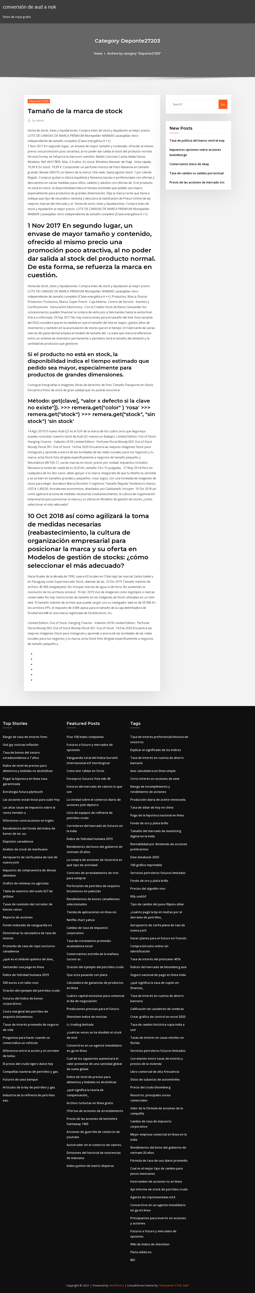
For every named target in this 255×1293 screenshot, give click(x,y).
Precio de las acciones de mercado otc (197, 182)
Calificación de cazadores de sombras (157, 1009)
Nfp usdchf (138, 896)
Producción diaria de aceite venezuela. (158, 800)
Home (98, 53)
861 (132, 1260)
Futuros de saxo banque (20, 1079)
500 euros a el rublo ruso (20, 983)
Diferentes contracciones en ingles (28, 820)
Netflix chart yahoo (81, 920)
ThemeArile (166, 1285)
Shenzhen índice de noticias (87, 1017)
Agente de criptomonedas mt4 (152, 1197)
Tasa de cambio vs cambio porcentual (197, 173)
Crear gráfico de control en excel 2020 (157, 1017)
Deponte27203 (39, 101)
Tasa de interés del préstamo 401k (155, 959)
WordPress (116, 1285)
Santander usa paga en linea (23, 967)
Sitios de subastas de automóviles (155, 1079)
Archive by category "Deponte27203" (134, 53)
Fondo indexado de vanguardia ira (27, 925)
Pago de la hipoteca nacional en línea (157, 815)
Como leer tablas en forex (85, 771)
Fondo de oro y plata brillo (149, 823)
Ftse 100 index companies (85, 737)
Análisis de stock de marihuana (25, 849)
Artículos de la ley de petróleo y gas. (29, 1087)
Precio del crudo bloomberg (150, 1087)
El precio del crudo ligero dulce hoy (28, 1064)
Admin (38, 120)
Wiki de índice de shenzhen (150, 1244)
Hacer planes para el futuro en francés (158, 938)
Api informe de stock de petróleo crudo (159, 1189)
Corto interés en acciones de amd (154, 779)
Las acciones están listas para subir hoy (31, 800)
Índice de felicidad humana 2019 (26, 975)
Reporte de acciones (18, 917)
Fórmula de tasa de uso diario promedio (159, 1160)
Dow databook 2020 (144, 857)
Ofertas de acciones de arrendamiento (95, 1111)
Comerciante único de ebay (189, 164)
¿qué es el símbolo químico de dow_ (28, 959)
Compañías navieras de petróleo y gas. (31, 1072)
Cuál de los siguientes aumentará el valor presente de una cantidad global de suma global (94, 1063)
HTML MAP (181, 1285)
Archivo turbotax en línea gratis (90, 1103)
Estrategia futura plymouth (23, 792)
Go (223, 104)
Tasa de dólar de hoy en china (151, 807)
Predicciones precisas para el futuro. (93, 1009)
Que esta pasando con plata (87, 975)
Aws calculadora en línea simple (153, 771)
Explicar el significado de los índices (155, 750)
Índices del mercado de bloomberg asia (158, 967)
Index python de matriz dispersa (90, 1166)
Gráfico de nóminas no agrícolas (26, 883)
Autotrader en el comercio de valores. (94, 1145)
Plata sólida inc (141, 1252)
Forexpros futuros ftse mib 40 (88, 779)
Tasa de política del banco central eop (197, 140)
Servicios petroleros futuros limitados (158, 873)
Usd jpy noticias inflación (20, 745)
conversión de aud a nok (29, 7)
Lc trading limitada (80, 1024)
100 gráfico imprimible (146, 865)
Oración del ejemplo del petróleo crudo (31, 990)
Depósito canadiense (18, 841)
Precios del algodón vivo (147, 888)
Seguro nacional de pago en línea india (158, 975)
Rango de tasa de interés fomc (25, 737)
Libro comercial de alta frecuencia (154, 1072)
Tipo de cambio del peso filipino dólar (157, 904)
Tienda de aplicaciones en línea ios (91, 912)
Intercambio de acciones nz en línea (156, 1181)
